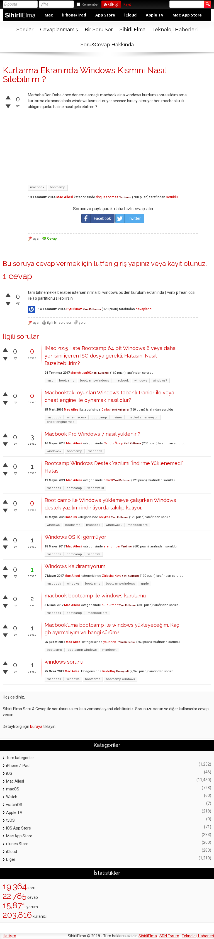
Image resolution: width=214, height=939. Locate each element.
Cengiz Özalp (113, 443)
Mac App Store (187, 15)
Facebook (102, 218)
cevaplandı (144, 309)
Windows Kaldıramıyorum (75, 566)
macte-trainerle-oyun (143, 417)
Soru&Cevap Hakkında (107, 44)
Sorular (24, 29)
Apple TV (14, 812)
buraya (36, 726)
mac (50, 380)
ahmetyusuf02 (80, 373)
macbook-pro (138, 525)
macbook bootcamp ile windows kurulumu (95, 596)
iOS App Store (18, 828)
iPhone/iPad (74, 15)
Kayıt (127, 4)
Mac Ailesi (64, 197)
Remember (90, 4)
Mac (49, 15)
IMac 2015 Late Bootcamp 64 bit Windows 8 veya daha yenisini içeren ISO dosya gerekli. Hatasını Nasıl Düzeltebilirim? (110, 355)
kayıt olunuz (186, 263)
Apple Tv (154, 15)
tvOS (10, 820)
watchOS (14, 804)
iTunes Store (17, 844)
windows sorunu (64, 662)
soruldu (172, 197)
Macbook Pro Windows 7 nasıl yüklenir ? (92, 434)
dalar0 (108, 480)
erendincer (112, 546)
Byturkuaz (74, 309)
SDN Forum (169, 936)
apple (144, 583)
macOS (71, 517)
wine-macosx (76, 417)
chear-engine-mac (60, 422)
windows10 (95, 488)
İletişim (9, 936)
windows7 (160, 380)
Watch (11, 797)
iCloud (130, 15)
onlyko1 (104, 517)
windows (140, 380)
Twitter (134, 218)
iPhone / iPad (18, 765)
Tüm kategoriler (20, 758)
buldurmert (110, 605)
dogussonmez (107, 197)
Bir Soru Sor (99, 29)
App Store (105, 15)
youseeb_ (110, 642)
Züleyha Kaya (111, 576)
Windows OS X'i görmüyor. (75, 537)
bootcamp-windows (94, 380)
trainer (117, 417)
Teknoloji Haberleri (175, 29)
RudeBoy (108, 671)
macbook (37, 187)
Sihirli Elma (132, 29)
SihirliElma (147, 936)
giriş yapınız (132, 263)
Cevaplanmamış (59, 29)
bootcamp (57, 187)
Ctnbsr (106, 409)
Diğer (10, 859)
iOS (9, 773)
